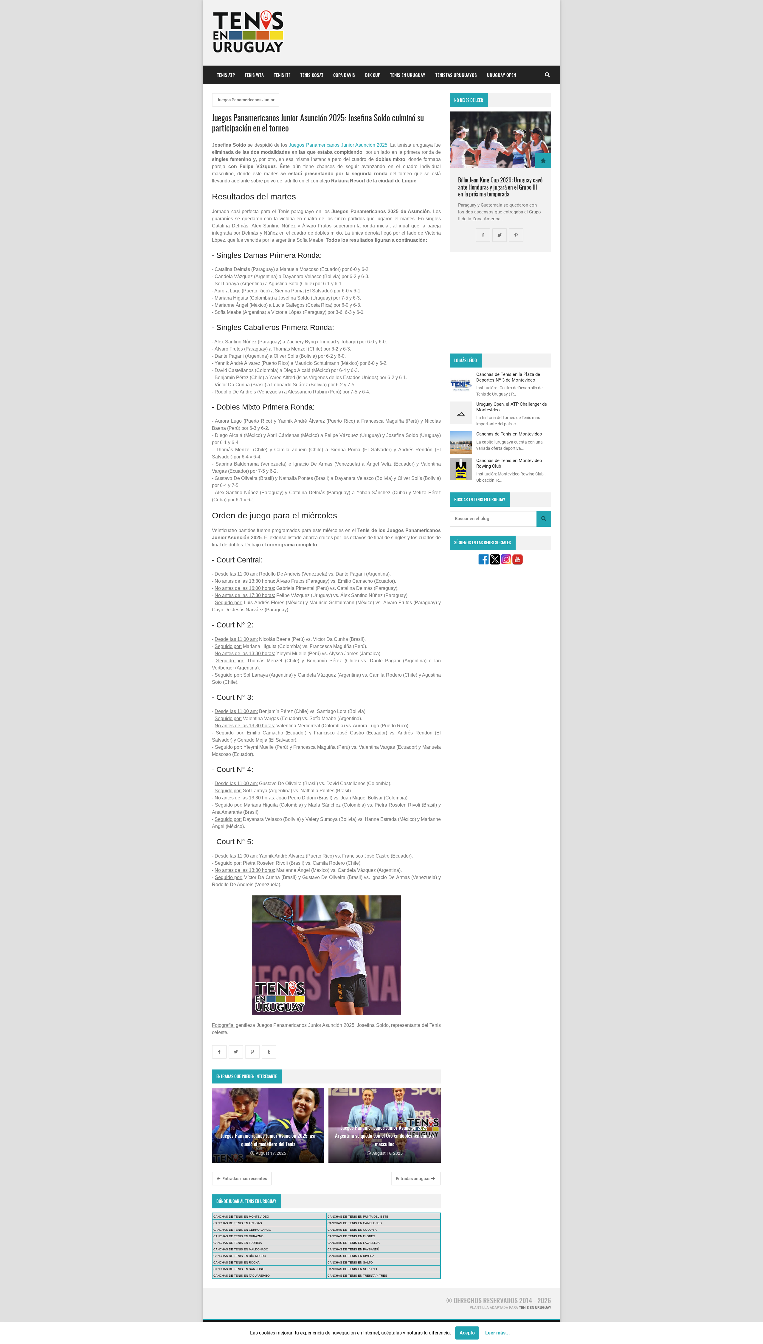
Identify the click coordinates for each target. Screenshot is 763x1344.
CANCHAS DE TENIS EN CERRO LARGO (242, 1229)
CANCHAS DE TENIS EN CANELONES (355, 1223)
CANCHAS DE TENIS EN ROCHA (236, 1262)
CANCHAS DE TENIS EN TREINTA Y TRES (357, 1275)
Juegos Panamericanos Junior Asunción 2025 (338, 145)
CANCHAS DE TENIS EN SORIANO (352, 1269)
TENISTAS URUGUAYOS (456, 75)
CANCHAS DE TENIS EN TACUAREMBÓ (241, 1275)
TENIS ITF (282, 75)
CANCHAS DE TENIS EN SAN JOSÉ (238, 1269)
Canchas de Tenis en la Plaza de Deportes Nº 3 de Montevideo (508, 377)
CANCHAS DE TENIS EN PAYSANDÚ (353, 1249)
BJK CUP (372, 75)
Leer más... (497, 1333)
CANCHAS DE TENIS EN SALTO (350, 1262)
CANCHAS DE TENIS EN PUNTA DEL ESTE (358, 1216)
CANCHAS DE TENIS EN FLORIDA (237, 1242)
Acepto (467, 1333)
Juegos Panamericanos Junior (246, 99)
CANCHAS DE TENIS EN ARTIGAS (237, 1223)
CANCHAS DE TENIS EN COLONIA (352, 1229)
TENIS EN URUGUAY (407, 75)
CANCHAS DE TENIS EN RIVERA (351, 1256)
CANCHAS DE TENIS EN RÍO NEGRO (239, 1256)
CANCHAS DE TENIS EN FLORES (351, 1236)
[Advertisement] (500, 303)
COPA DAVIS (344, 75)
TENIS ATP (226, 75)
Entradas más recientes (244, 1178)
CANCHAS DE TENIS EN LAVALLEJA (354, 1242)
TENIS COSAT (311, 75)
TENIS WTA (254, 75)
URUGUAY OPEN (501, 75)
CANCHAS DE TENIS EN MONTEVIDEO (241, 1216)
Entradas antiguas (413, 1178)
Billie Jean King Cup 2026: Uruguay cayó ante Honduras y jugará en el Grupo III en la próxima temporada (500, 187)
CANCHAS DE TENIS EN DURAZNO (238, 1236)
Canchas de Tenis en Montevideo (509, 434)
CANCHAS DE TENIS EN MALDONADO (240, 1249)
